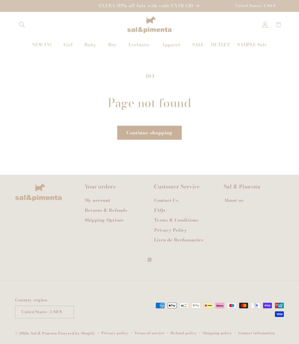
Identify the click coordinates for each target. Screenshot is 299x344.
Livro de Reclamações (178, 240)
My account (97, 200)
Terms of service (150, 332)
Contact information (256, 332)
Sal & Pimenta (44, 333)
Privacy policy (114, 332)
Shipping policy (217, 332)
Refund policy (184, 332)
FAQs (159, 210)
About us (233, 200)
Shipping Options (104, 220)
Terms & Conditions (176, 220)
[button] (21, 24)
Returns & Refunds (106, 210)
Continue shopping (149, 132)
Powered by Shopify (76, 333)
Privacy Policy (170, 230)
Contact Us (166, 200)
